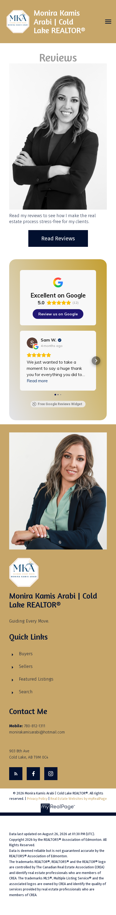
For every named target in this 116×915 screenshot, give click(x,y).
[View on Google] (32, 342)
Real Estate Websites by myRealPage (78, 799)
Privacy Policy (37, 799)
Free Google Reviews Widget (60, 404)
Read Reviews (58, 238)
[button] (20, 360)
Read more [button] (37, 380)
